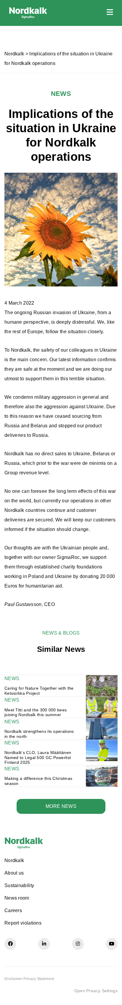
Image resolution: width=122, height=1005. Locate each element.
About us (14, 872)
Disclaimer (13, 979)
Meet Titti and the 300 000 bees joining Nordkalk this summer (35, 712)
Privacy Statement (38, 979)
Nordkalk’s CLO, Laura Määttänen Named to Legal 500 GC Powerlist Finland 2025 (37, 757)
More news (61, 806)
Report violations (22, 922)
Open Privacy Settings (96, 990)
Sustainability (19, 885)
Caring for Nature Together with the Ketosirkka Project (39, 691)
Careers (13, 910)
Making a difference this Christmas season (38, 781)
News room (16, 897)
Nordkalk (14, 53)
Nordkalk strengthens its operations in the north (39, 734)
